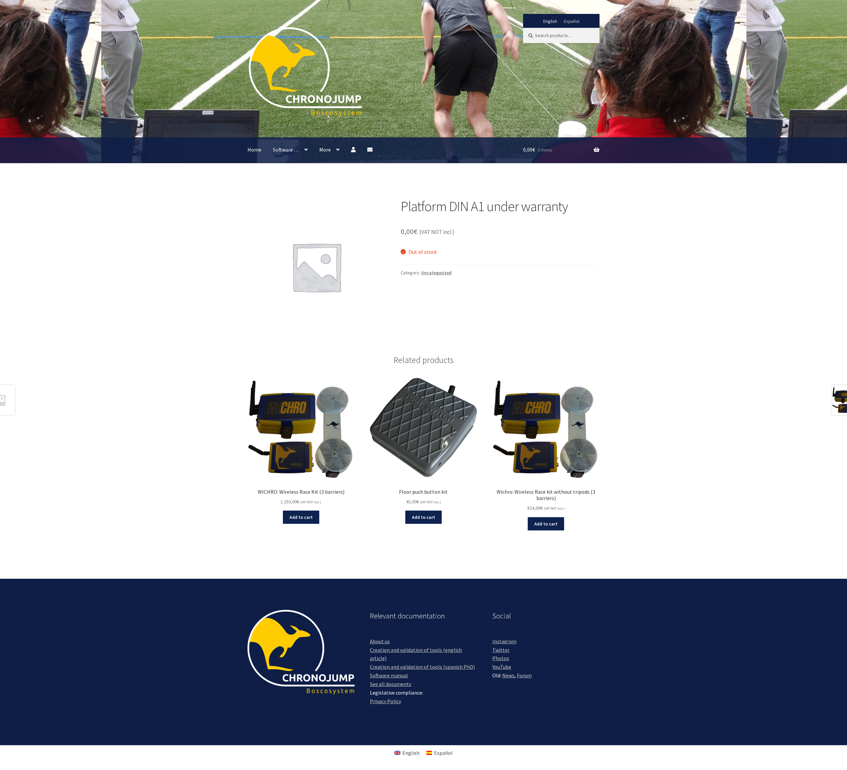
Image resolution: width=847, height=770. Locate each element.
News (508, 675)
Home (254, 149)
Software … (286, 149)
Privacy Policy (385, 701)
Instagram (504, 641)
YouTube (501, 666)
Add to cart (301, 517)
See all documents (390, 684)
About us (380, 641)
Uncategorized (436, 273)
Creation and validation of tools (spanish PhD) (422, 666)
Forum (524, 675)
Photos (500, 658)
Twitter (501, 650)
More (325, 149)
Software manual (389, 675)
